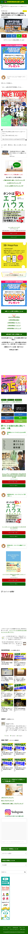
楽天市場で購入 (14, 481)
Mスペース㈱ (11, 399)
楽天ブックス (13, 233)
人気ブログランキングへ (7, 797)
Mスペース (10, 401)
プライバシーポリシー (14, 929)
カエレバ (16, 577)
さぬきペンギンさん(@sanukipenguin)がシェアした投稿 (14, 841)
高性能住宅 (19, 401)
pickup (4, 401)
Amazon (13, 237)
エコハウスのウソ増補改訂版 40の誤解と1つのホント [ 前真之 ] (14, 575)
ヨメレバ (15, 228)
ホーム (4, 927)
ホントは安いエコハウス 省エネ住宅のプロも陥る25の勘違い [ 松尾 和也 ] (14, 527)
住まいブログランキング (7, 800)
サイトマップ (5, 929)
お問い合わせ (22, 929)
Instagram (20, 735)
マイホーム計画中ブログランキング (13, 185)
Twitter (7, 735)
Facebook (13, 735)
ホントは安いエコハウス (13, 227)
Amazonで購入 (14, 485)
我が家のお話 (18, 399)
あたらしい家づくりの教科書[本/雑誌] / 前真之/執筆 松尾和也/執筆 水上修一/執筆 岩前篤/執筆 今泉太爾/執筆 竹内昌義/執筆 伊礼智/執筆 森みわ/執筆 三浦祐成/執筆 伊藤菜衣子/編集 (14, 475)
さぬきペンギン (10, 723)
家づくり (4, 399)
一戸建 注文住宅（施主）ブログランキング (13, 180)
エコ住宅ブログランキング (13, 183)
